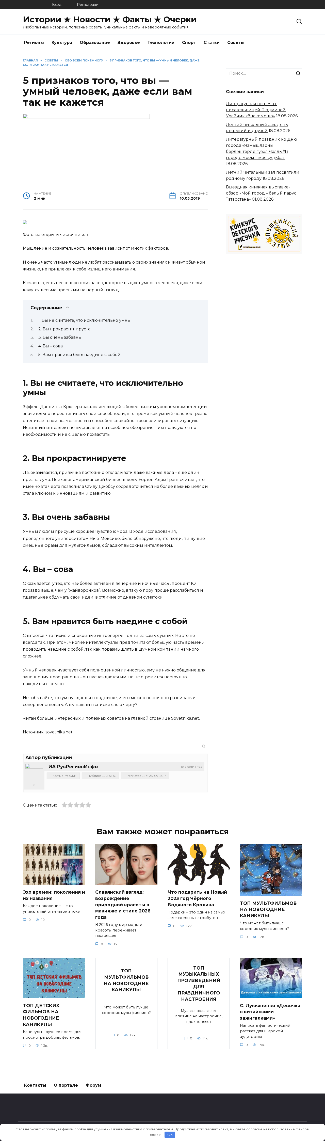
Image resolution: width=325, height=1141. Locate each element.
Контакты (35, 1085)
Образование (95, 42)
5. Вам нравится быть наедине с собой (79, 354)
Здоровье (129, 42)
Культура (62, 42)
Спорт (189, 42)
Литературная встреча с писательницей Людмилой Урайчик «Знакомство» (256, 109)
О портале (66, 1085)
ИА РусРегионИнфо (73, 766)
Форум (93, 1085)
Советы (236, 42)
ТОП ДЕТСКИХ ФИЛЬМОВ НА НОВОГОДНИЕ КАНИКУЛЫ (41, 1015)
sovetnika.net (59, 732)
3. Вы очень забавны (60, 337)
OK (170, 1135)
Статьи (212, 42)
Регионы (34, 42)
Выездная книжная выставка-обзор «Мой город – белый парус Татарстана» (261, 193)
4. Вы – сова (50, 346)
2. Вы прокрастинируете (64, 329)
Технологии (161, 42)
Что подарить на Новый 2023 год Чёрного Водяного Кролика (197, 898)
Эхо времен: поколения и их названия (54, 895)
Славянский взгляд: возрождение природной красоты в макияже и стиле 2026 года (123, 904)
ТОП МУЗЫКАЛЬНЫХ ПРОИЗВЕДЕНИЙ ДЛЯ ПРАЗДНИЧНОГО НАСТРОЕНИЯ (198, 983)
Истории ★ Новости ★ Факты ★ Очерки (110, 19)
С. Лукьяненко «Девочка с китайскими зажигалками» (270, 1011)
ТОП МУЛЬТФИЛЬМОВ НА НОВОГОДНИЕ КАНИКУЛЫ (268, 909)
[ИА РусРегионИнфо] (34, 772)
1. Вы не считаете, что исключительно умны (84, 320)
